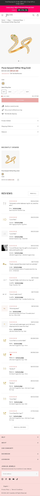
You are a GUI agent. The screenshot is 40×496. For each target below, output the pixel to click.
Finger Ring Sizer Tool (14, 285)
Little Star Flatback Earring (16, 331)
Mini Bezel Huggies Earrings (16, 374)
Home (3, 20)
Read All (33, 193)
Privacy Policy (5, 489)
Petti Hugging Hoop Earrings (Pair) (18, 224)
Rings (9, 20)
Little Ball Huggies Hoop (15, 255)
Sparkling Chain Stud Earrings (17, 210)
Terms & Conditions (17, 489)
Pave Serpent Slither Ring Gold (10, 171)
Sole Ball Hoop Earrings (15, 238)
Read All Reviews (20, 427)
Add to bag (20, 100)
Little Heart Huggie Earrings (16, 345)
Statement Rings (18, 20)
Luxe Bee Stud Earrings (15, 299)
